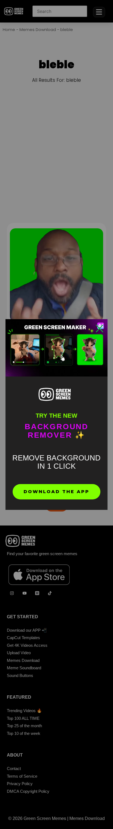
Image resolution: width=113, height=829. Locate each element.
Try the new (56, 415)
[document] (56, 414)
